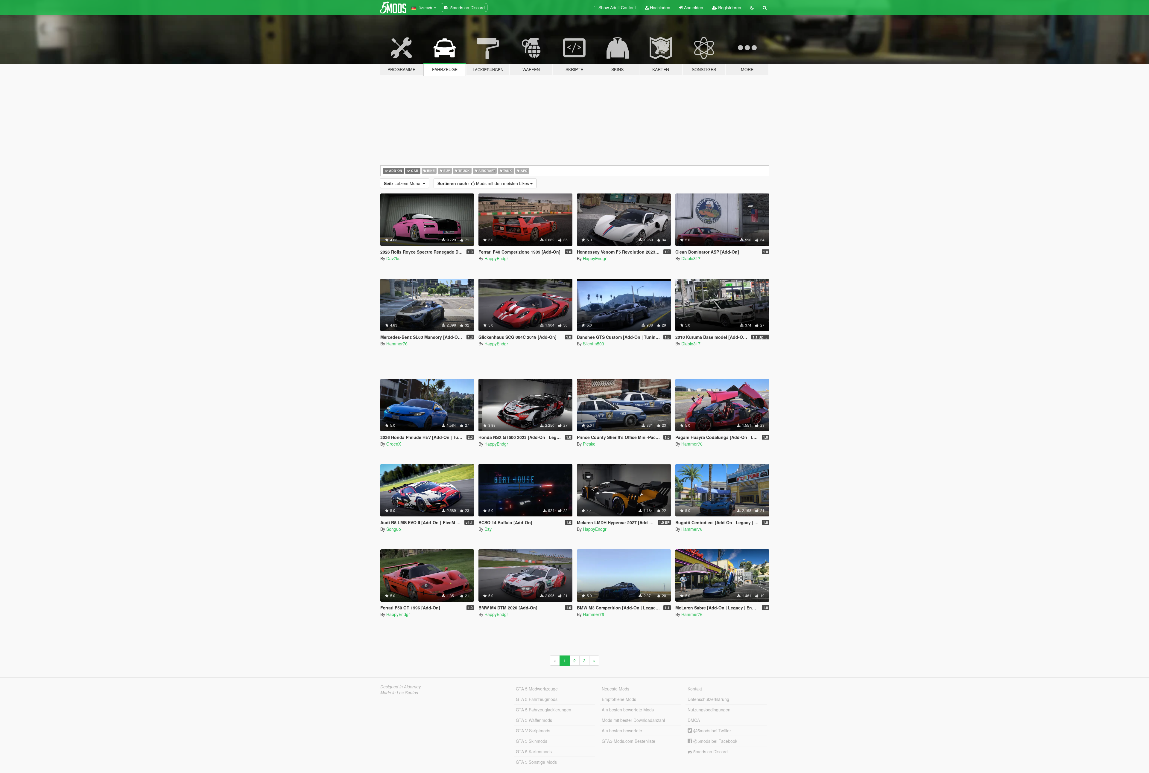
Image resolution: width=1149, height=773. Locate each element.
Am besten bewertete (622, 731)
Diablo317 (690, 258)
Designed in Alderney (400, 687)
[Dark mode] (752, 7)
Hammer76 (397, 344)
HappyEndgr (496, 258)
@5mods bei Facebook (714, 741)
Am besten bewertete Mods (628, 710)
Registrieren (729, 7)
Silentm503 (593, 344)
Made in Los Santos (399, 693)
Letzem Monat (403, 183)
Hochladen (659, 7)
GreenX (393, 444)
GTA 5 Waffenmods (534, 720)
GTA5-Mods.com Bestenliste (628, 741)
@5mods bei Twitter (711, 731)
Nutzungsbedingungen (709, 710)
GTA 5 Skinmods (531, 741)
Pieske (589, 444)
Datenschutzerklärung (708, 699)
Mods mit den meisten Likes (483, 183)
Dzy (488, 529)
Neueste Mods (615, 689)
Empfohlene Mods (619, 699)
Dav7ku (393, 258)
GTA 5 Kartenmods (534, 751)
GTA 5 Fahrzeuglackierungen (543, 710)
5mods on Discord (710, 751)
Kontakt (695, 689)
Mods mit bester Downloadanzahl (633, 720)
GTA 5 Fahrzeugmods (536, 699)
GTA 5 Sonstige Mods (536, 762)
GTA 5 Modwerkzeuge (537, 689)
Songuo (393, 529)
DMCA (694, 720)
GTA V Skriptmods (533, 731)
